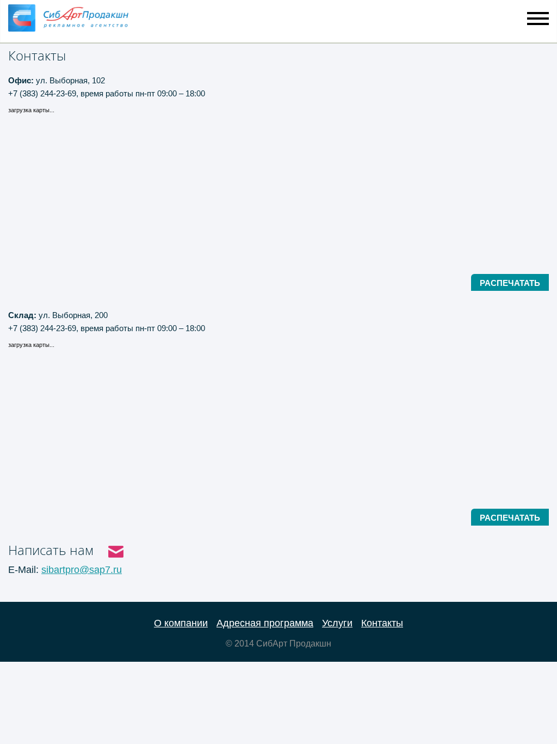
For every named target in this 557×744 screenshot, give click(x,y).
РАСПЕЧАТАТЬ (510, 283)
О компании (181, 623)
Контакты (382, 623)
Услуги (337, 623)
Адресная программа (264, 623)
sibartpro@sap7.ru (81, 569)
